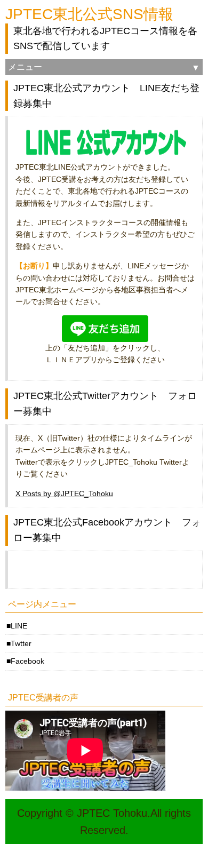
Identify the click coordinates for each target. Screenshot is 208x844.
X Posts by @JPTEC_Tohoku (64, 493)
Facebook (27, 661)
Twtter (21, 643)
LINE (19, 626)
